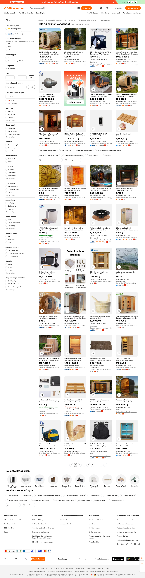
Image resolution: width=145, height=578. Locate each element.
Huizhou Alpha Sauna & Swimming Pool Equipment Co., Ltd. (101, 240)
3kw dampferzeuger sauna (41, 500)
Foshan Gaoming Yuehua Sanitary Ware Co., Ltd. (75, 143)
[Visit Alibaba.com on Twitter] (126, 544)
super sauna (27, 495)
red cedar (108, 155)
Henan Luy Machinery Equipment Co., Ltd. (50, 103)
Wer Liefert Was (103, 568)
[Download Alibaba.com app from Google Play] (133, 559)
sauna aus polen (85, 500)
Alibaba (40, 20)
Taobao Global (79, 568)
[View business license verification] (92, 575)
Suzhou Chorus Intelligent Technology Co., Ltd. (50, 143)
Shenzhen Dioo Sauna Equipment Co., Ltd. (127, 237)
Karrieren (7, 532)
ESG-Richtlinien (9, 528)
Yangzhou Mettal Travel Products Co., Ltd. (101, 64)
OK (31, 77)
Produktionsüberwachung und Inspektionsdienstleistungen (42, 537)
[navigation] (20, 243)
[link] (142, 558)
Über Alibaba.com (10, 515)
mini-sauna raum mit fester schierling (109, 150)
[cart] (107, 8)
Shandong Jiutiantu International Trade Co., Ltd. (101, 103)
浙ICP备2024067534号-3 (126, 575)
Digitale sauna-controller (48, 150)
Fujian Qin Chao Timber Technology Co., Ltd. (50, 325)
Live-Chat (92, 524)
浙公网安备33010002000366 (107, 575)
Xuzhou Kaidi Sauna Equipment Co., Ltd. (127, 325)
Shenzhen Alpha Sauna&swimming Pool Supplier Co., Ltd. (127, 103)
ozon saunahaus (96, 495)
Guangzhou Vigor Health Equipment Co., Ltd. (75, 325)
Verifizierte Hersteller (68, 520)
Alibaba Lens (8, 559)
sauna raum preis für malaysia (74, 155)
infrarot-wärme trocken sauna (18, 500)
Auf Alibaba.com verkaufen (126, 520)
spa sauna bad (66, 150)
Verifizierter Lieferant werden (126, 532)
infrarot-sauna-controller (84, 150)
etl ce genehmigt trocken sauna (64, 500)
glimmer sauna (13, 495)
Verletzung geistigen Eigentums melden (99, 537)
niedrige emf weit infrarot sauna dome (49, 495)
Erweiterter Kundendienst (40, 532)
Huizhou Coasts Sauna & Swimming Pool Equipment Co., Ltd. (50, 61)
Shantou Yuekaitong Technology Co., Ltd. (127, 61)
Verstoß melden (94, 542)
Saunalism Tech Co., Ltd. (72, 237)
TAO (87, 568)
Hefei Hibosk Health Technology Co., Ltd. (127, 367)
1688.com (49, 568)
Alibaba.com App (103, 559)
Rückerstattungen (95, 532)
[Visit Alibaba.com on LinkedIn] (122, 544)
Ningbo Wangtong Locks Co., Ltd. (101, 143)
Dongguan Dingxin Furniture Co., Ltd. (75, 197)
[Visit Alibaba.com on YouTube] (135, 544)
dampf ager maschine (73, 160)
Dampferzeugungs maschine (49, 155)
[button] (78, 8)
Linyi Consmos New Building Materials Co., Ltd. (50, 197)
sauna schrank (100, 500)
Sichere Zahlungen (38, 520)
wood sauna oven (14, 505)
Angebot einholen (66, 524)
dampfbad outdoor (116, 500)
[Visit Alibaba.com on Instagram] (131, 544)
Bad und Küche (70, 20)
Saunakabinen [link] (105, 20)
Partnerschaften (122, 536)
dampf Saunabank (112, 495)
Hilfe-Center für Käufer (96, 520)
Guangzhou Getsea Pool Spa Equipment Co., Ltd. (50, 241)
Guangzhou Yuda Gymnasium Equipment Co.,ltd (101, 328)
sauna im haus (29, 505)
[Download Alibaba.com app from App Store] (118, 559)
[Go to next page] (105, 465)
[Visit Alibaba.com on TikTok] (139, 544)
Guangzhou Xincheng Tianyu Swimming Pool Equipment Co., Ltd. (50, 281)
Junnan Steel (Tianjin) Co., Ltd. (126, 283)
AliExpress (40, 568)
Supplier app (62, 559)
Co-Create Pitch (9, 524)
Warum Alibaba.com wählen (13, 520)
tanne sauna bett (94, 155)
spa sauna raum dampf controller (51, 160)
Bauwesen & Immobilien (54, 20)
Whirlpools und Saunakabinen (87, 20)
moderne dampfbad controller (76, 495)
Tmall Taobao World (60, 568)
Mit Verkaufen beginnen (125, 524)
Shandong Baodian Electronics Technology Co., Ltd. (127, 197)
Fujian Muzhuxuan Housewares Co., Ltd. (127, 143)
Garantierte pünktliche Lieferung (43, 528)
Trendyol (93, 568)
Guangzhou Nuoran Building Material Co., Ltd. (101, 369)
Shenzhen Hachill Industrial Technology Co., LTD (50, 367)
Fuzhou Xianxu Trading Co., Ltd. (74, 413)
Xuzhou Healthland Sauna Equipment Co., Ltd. (101, 281)
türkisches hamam (129, 495)
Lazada (70, 568)
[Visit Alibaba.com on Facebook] (118, 544)
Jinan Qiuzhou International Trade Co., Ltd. (75, 367)
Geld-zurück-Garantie (39, 524)
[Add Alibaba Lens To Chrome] (38, 559)
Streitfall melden (94, 528)
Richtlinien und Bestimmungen (42, 542)
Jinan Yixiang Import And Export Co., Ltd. (75, 61)
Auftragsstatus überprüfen (126, 528)
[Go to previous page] (71, 465)
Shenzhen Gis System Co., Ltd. (49, 413)
